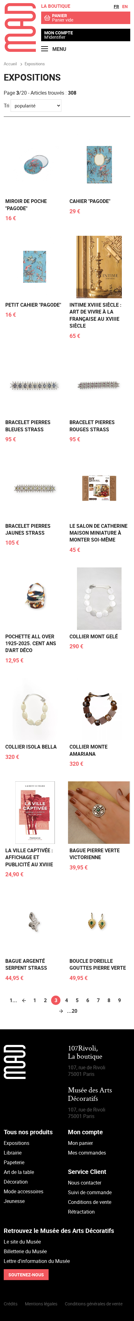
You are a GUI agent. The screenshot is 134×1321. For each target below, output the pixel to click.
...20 (71, 1010)
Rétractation (81, 1211)
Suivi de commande (90, 1192)
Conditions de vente (89, 1202)
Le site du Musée (22, 1241)
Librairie (13, 1152)
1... (13, 1000)
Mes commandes (87, 1152)
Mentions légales (41, 1304)
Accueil (10, 64)
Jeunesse (14, 1201)
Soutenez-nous (26, 1275)
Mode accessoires (23, 1191)
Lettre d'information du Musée (37, 1261)
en (125, 6)
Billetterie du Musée (25, 1251)
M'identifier (54, 37)
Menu (58, 49)
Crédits (10, 1304)
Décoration (16, 1181)
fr (116, 6)
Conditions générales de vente (93, 1304)
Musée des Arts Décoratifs (90, 1094)
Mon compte (58, 33)
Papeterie (14, 1162)
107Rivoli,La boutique (85, 1052)
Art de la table (19, 1172)
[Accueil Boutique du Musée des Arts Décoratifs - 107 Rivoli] (20, 50)
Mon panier (80, 1143)
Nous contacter (84, 1182)
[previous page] (24, 1000)
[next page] (61, 1011)
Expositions (16, 1143)
